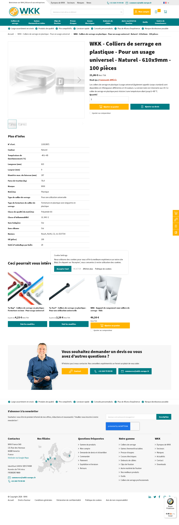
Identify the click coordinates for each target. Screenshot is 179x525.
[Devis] (176, 226)
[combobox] (87, 12)
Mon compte (144, 11)
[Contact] (176, 219)
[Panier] (176, 213)
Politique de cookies (103, 269)
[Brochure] (176, 232)
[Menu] (174, 498)
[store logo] (19, 11)
